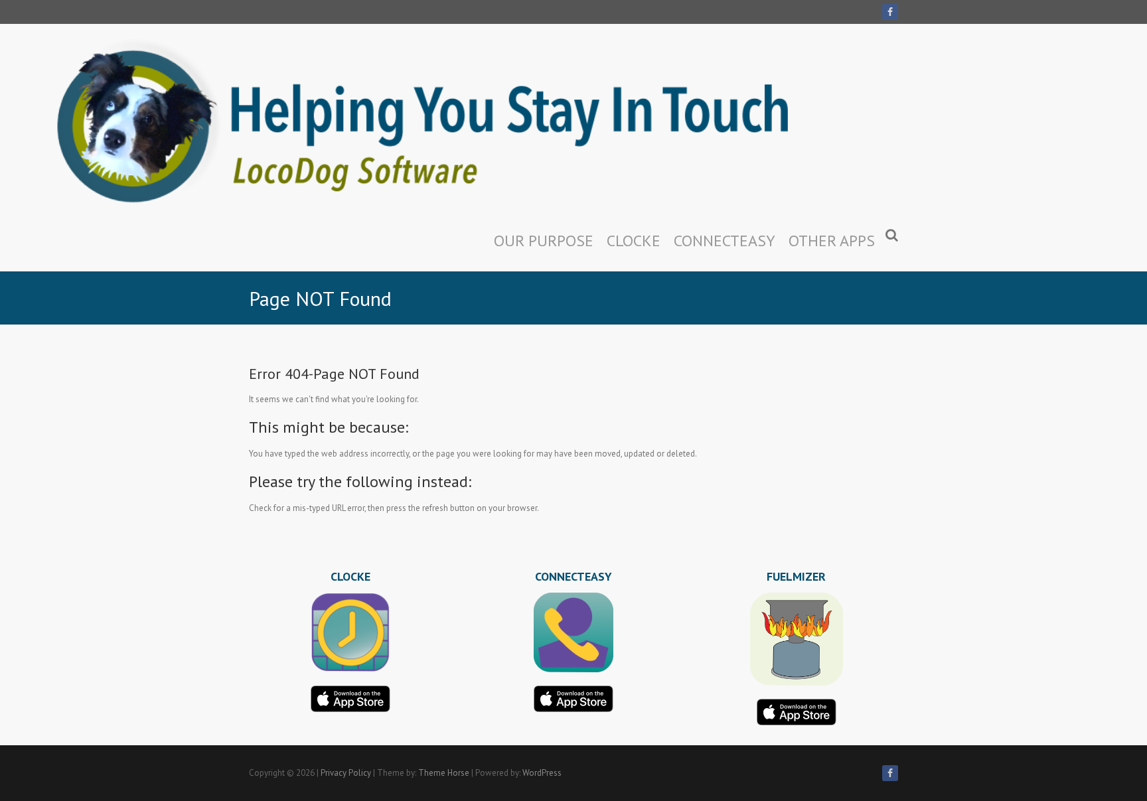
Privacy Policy (346, 772)
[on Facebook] (890, 12)
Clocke (633, 240)
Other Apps (832, 240)
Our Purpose (543, 240)
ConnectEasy (724, 240)
